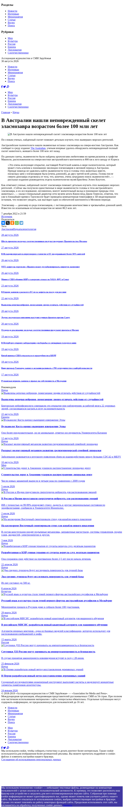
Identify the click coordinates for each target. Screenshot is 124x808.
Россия (11, 44)
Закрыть (67, 805)
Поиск (11, 25)
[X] (8, 223)
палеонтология (28, 229)
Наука (16, 112)
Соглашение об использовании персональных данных (31, 759)
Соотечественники (18, 52)
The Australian (38, 148)
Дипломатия (14, 49)
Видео (11, 22)
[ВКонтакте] (3, 223)
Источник (6, 216)
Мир (10, 38)
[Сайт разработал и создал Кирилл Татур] (30, 784)
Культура (13, 41)
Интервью (13, 13)
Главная (5, 112)
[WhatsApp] (17, 223)
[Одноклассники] (12, 223)
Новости (12, 11)
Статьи (12, 19)
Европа (12, 47)
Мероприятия (15, 16)
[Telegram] (21, 223)
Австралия (7, 229)
